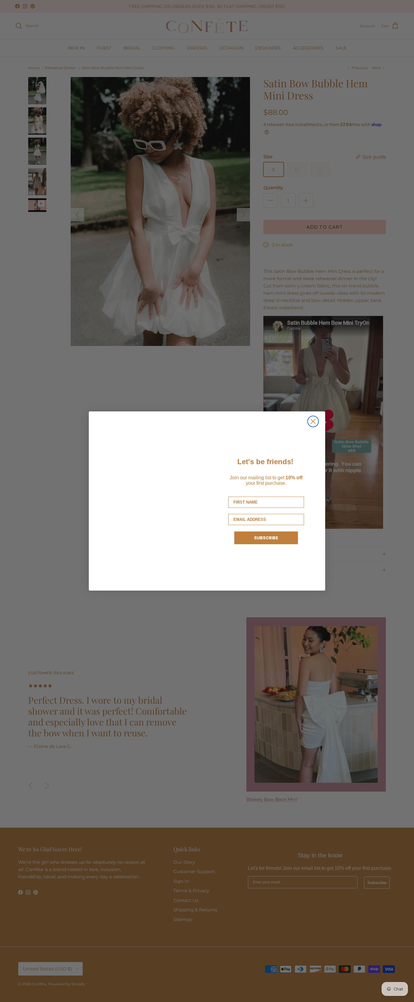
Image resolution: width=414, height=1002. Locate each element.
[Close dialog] (313, 421)
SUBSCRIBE (266, 538)
